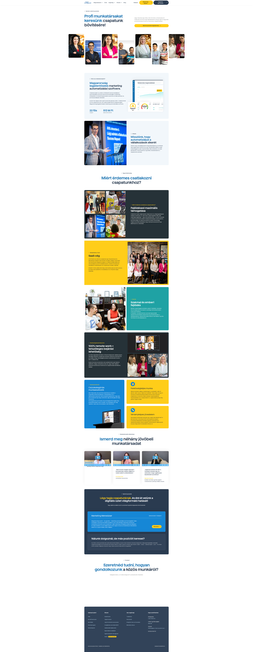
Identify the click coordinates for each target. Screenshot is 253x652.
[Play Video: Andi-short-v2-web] (126, 457)
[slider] (96, 465)
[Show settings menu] (107, 465)
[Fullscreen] (110, 465)
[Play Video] (85, 465)
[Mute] (105, 465)
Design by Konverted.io (160, 646)
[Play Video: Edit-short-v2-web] (97, 457)
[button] (98, 3)
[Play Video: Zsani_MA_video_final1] (155, 457)
